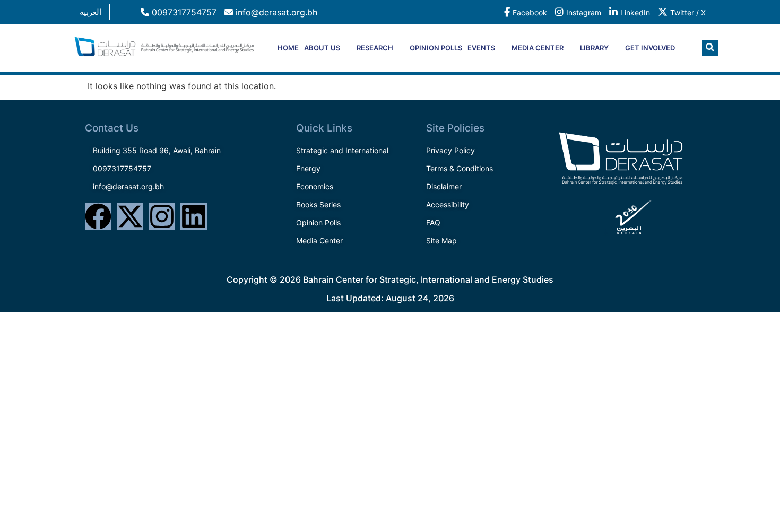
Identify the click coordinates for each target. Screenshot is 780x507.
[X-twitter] (130, 216)
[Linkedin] (193, 216)
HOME (288, 47)
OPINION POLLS (436, 47)
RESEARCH (375, 47)
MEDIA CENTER (538, 47)
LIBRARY (594, 47)
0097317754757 (182, 12)
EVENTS (481, 47)
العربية (90, 12)
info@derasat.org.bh (275, 12)
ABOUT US (322, 47)
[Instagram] (162, 216)
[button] (710, 48)
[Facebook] (98, 216)
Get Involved (650, 47)
